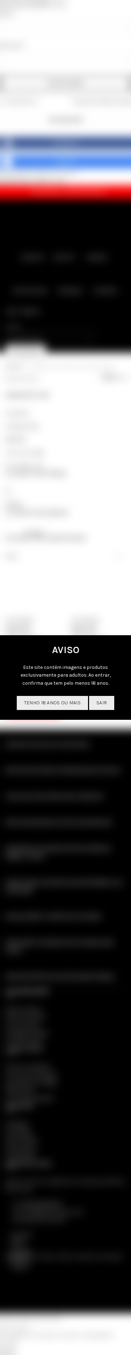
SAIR (101, 703)
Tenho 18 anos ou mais (52, 703)
